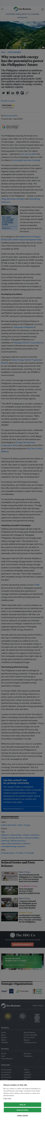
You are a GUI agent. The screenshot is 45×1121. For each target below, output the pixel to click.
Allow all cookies (22, 1110)
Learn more (7, 1098)
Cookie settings (22, 1115)
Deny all (22, 1105)
